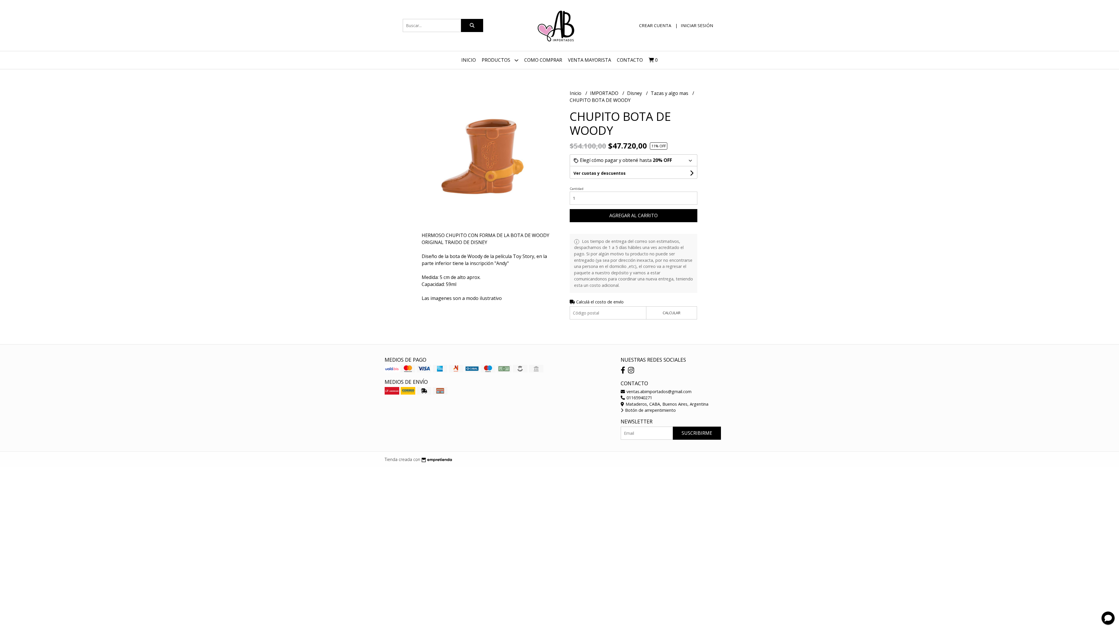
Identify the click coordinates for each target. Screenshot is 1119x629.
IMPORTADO (605, 93)
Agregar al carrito (633, 215)
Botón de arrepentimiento (650, 410)
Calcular (671, 312)
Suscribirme (697, 433)
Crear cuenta (655, 25)
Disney (635, 93)
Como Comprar (543, 60)
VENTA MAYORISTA (589, 60)
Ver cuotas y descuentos (599, 173)
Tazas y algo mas (670, 93)
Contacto (630, 60)
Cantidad (576, 188)
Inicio (468, 60)
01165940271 (638, 397)
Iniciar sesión (697, 25)
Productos (496, 60)
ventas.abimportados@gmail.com (658, 391)
